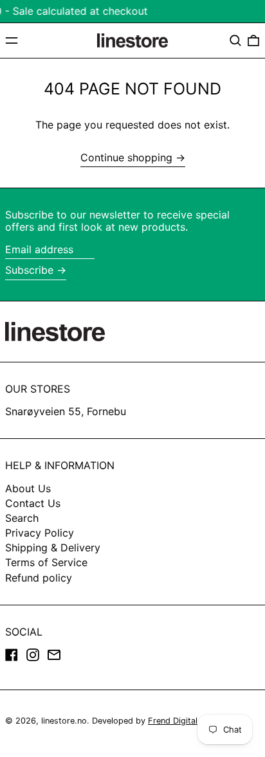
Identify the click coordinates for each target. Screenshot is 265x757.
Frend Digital (172, 721)
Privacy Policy (39, 532)
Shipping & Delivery (52, 547)
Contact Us (32, 503)
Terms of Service (46, 562)
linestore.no (64, 721)
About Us (28, 488)
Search (22, 518)
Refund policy (38, 577)
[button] (235, 40)
